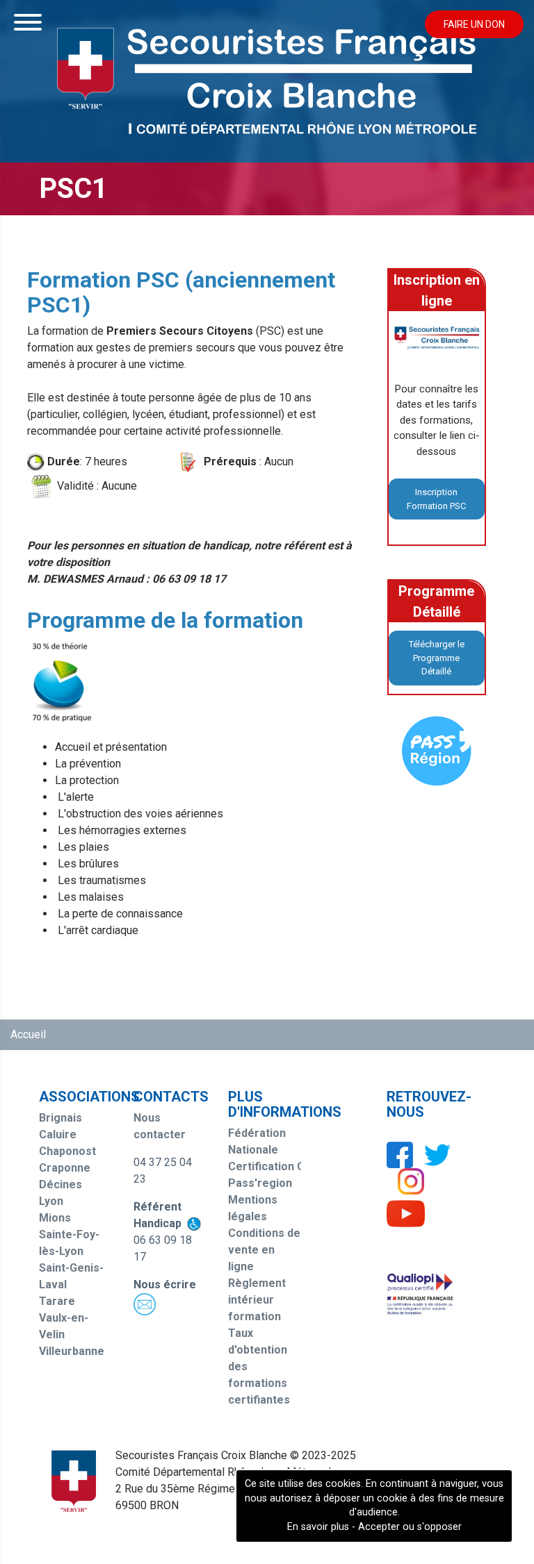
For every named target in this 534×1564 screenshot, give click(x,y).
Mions (55, 1217)
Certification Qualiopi (283, 1166)
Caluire (57, 1134)
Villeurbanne (71, 1351)
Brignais (60, 1117)
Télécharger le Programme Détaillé (436, 657)
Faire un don (474, 24)
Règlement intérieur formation (257, 1299)
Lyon (51, 1201)
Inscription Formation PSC (436, 499)
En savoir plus (318, 1527)
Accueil (28, 1034)
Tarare (57, 1301)
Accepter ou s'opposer (410, 1527)
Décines (60, 1184)
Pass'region (260, 1183)
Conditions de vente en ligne (264, 1249)
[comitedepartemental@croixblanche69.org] (145, 1303)
